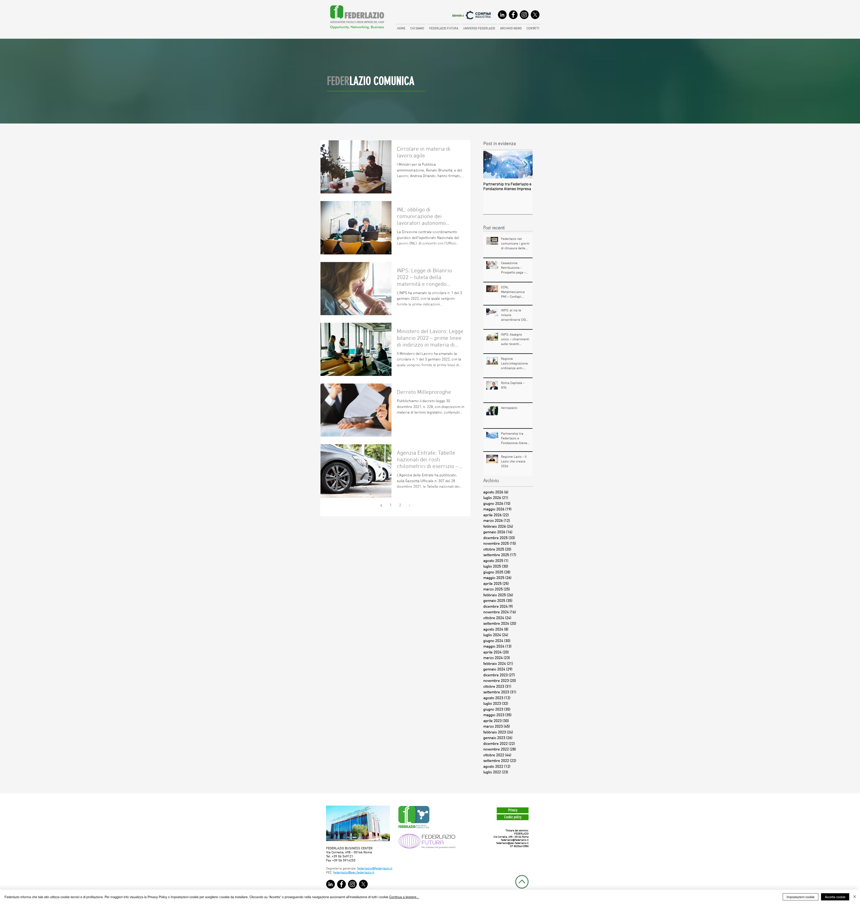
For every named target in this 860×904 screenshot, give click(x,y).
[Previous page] (381, 505)
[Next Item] (525, 164)
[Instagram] (524, 14)
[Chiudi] (854, 896)
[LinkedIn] (502, 14)
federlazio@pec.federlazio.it (512, 843)
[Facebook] (513, 14)
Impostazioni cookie (801, 897)
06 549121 (345, 856)
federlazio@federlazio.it (515, 840)
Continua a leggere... (404, 897)
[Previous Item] (490, 164)
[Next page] (409, 505)
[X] (535, 14)
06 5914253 (346, 860)
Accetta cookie (835, 897)
